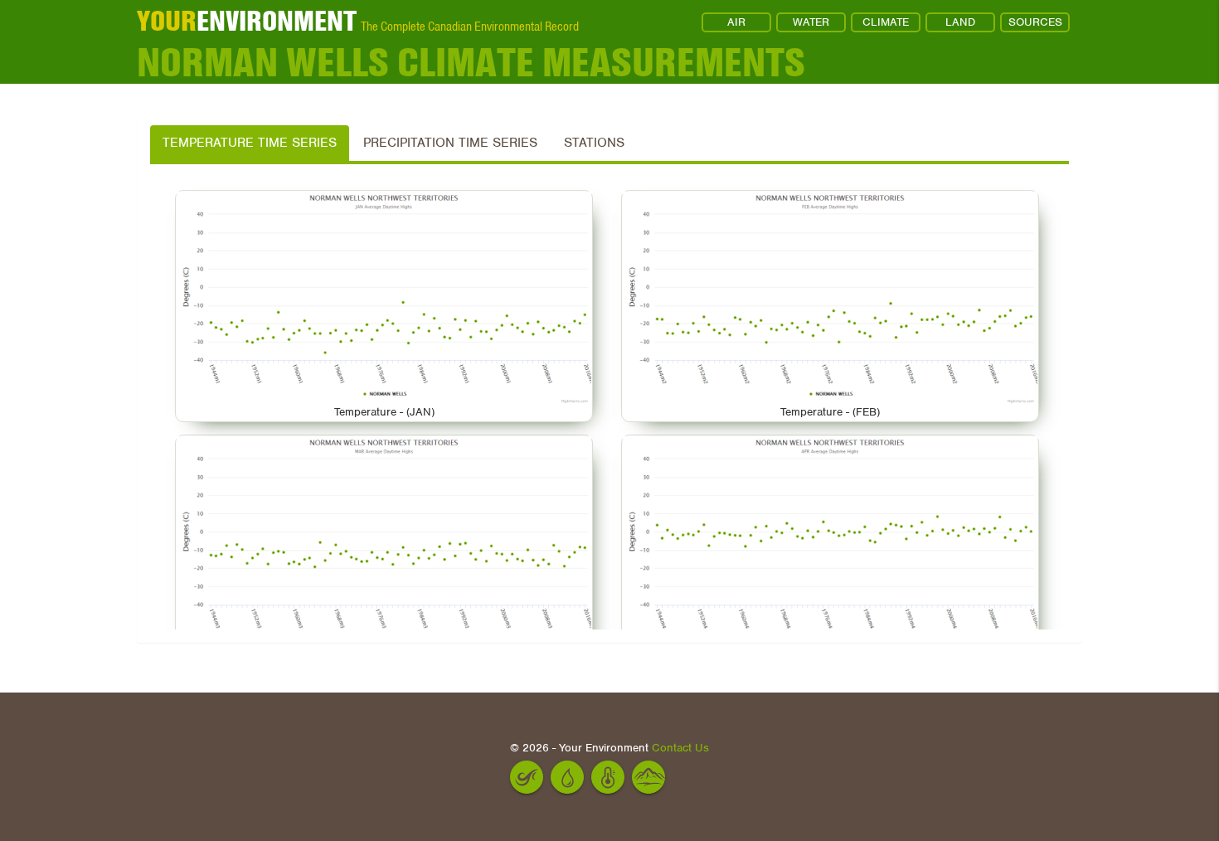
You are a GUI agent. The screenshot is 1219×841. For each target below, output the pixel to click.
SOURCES (1035, 22)
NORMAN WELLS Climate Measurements (471, 62)
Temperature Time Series (250, 142)
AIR (736, 22)
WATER (811, 22)
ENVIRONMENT (247, 20)
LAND (960, 22)
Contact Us (680, 748)
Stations (594, 142)
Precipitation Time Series (450, 142)
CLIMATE (885, 22)
